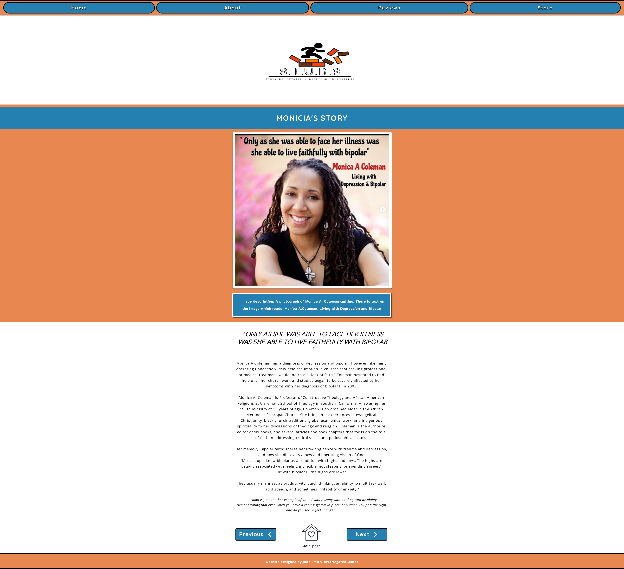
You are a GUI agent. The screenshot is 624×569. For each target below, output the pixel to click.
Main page (311, 545)
